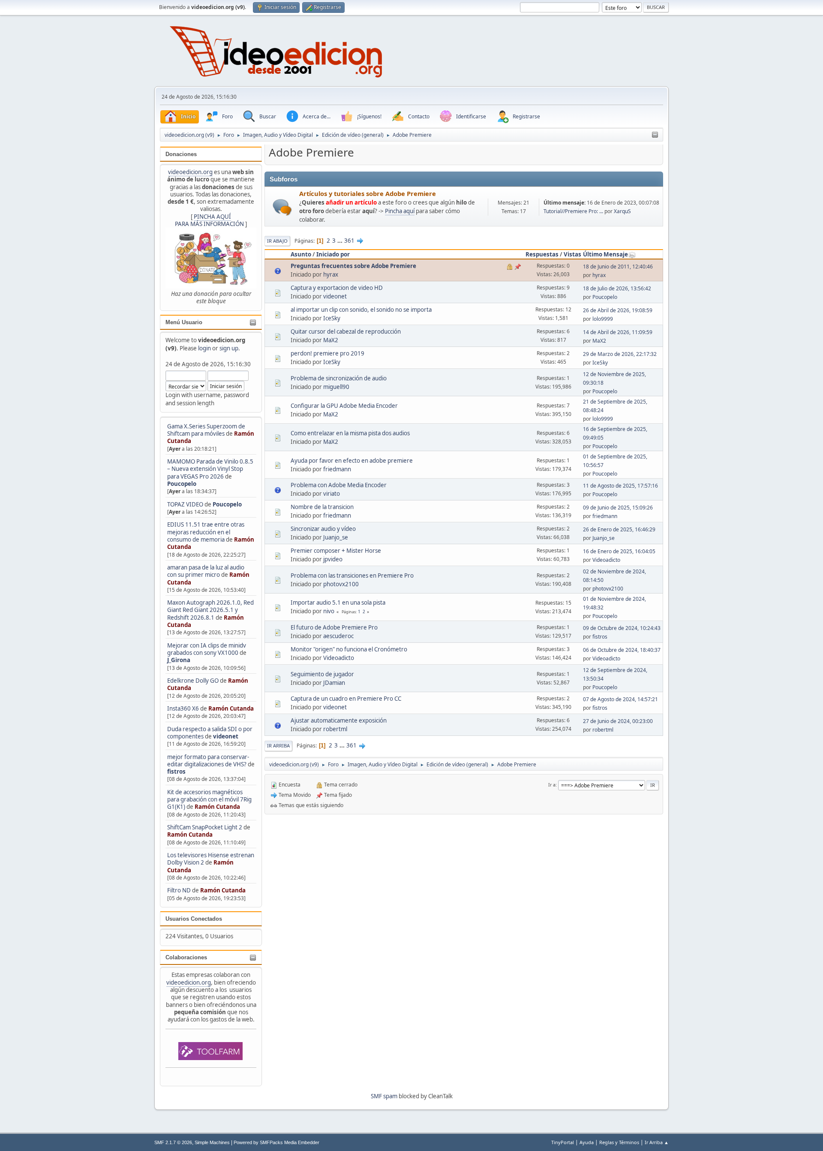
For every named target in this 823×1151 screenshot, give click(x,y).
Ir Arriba (278, 745)
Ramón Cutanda (231, 708)
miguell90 (336, 387)
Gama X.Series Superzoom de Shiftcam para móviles (206, 429)
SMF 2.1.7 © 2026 (173, 1142)
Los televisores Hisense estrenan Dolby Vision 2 (210, 858)
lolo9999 (602, 318)
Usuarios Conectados (193, 919)
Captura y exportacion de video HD (337, 288)
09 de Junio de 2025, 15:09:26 (618, 507)
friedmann (337, 469)
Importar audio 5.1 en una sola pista (338, 602)
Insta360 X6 (183, 708)
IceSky (331, 318)
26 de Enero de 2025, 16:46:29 (619, 529)
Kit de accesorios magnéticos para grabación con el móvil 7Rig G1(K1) (209, 799)
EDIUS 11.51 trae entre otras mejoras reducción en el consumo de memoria (205, 532)
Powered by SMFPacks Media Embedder (276, 1142)
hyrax (330, 274)
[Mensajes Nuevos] (282, 207)
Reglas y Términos (619, 1142)
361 (349, 240)
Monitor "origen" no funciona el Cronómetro (349, 649)
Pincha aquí (400, 211)
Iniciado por (333, 254)
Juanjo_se (335, 537)
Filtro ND (179, 890)
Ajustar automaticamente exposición (339, 720)
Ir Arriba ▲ (657, 1142)
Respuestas (542, 254)
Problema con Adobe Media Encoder (339, 485)
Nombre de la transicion (322, 507)
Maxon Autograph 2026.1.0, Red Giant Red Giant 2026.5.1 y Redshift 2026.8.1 (210, 610)
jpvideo (332, 559)
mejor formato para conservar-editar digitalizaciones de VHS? (208, 760)
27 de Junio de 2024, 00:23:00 (618, 721)
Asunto (301, 254)
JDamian (334, 683)
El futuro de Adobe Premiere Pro (334, 627)
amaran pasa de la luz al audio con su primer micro (205, 571)
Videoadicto (606, 559)
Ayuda (587, 1142)
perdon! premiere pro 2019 (327, 353)
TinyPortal (562, 1142)
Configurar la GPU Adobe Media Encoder (344, 406)
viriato (331, 493)
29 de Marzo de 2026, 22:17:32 (620, 354)
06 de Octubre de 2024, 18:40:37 (622, 650)
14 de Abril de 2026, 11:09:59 (617, 332)
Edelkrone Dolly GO (193, 680)
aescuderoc (338, 636)
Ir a (552, 784)
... (340, 240)
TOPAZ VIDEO (185, 504)
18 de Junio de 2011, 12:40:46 (618, 266)
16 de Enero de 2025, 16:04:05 (619, 551)
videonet (225, 736)
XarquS (622, 211)
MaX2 (330, 340)
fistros (176, 771)
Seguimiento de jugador (322, 674)
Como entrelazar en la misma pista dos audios (350, 433)
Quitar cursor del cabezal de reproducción (346, 331)
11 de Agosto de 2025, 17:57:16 (620, 485)
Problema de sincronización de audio (339, 378)
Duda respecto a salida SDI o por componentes (209, 732)
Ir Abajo (277, 241)
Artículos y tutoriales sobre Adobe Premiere (367, 193)
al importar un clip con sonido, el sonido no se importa (361, 309)
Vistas (572, 254)
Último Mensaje (605, 254)
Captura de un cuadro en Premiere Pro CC (346, 698)
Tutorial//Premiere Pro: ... (573, 211)
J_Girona (178, 660)
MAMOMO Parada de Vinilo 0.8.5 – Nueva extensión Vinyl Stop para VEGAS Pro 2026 (210, 469)
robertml (335, 729)
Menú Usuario (183, 322)
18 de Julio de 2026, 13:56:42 (617, 288)
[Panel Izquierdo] (655, 135)
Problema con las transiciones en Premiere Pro (352, 575)
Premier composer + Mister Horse (336, 550)
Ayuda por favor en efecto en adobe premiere (352, 460)
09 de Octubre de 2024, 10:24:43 (622, 628)
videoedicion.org (190, 172)
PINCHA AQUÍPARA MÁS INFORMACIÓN (209, 220)
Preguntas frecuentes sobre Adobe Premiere (353, 266)
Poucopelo (181, 484)
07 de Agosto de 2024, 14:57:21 (620, 699)
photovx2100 (341, 584)
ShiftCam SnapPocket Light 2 (204, 827)
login (204, 348)
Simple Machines (212, 1142)
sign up (228, 348)
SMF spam (384, 1096)
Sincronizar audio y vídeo (323, 529)
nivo (328, 611)
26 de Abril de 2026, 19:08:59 (617, 310)
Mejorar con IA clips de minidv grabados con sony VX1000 (206, 649)
